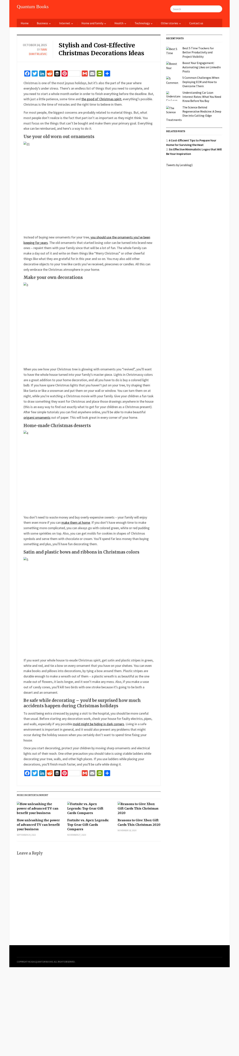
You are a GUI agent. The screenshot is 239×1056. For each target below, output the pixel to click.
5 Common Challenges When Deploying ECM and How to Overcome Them (200, 82)
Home (25, 23)
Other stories (169, 23)
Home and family (92, 23)
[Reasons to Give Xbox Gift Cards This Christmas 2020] (139, 810)
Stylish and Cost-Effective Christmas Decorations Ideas (101, 49)
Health (118, 23)
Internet (64, 23)
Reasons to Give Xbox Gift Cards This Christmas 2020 (139, 822)
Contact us (196, 23)
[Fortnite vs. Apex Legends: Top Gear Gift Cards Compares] (88, 810)
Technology (142, 23)
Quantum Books (33, 6)
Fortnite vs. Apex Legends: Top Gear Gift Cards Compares (88, 824)
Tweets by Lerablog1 (179, 165)
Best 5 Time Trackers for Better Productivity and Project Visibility (198, 52)
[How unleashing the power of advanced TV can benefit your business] (38, 810)
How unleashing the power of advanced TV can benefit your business (38, 824)
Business (42, 23)
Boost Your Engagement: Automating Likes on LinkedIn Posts (201, 67)
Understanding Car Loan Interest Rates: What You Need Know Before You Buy (201, 97)
